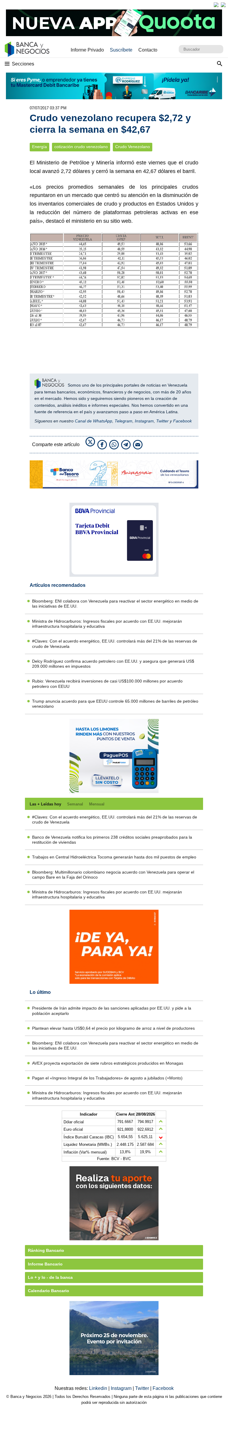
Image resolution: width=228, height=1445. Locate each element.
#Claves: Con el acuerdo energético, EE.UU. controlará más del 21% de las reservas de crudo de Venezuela (114, 643)
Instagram (144, 421)
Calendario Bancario (48, 1290)
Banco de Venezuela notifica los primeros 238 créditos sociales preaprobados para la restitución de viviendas (112, 840)
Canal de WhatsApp (93, 421)
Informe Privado (87, 49)
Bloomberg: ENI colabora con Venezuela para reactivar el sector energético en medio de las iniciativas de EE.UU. (115, 603)
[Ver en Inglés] (216, 4)
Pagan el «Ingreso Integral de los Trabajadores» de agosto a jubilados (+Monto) (107, 1078)
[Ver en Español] (223, 4)
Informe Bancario (45, 1264)
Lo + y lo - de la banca (50, 1277)
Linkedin (98, 1388)
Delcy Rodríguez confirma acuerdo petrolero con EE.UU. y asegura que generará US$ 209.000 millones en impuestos (113, 664)
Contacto (147, 49)
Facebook (182, 421)
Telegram (123, 421)
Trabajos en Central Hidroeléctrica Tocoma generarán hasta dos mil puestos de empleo (114, 857)
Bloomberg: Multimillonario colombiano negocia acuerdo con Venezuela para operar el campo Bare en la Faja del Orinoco (113, 875)
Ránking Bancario (46, 1250)
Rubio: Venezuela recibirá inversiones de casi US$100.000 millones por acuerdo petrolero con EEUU (107, 683)
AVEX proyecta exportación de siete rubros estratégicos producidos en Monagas (107, 1063)
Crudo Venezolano (132, 147)
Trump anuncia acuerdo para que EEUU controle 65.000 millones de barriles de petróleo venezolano (115, 704)
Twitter (162, 421)
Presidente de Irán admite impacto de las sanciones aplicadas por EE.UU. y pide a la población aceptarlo (111, 1010)
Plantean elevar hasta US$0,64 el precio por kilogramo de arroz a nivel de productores (113, 1028)
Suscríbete (121, 49)
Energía (39, 147)
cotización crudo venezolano (81, 147)
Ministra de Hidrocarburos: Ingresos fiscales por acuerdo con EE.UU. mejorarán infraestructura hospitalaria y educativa (107, 624)
